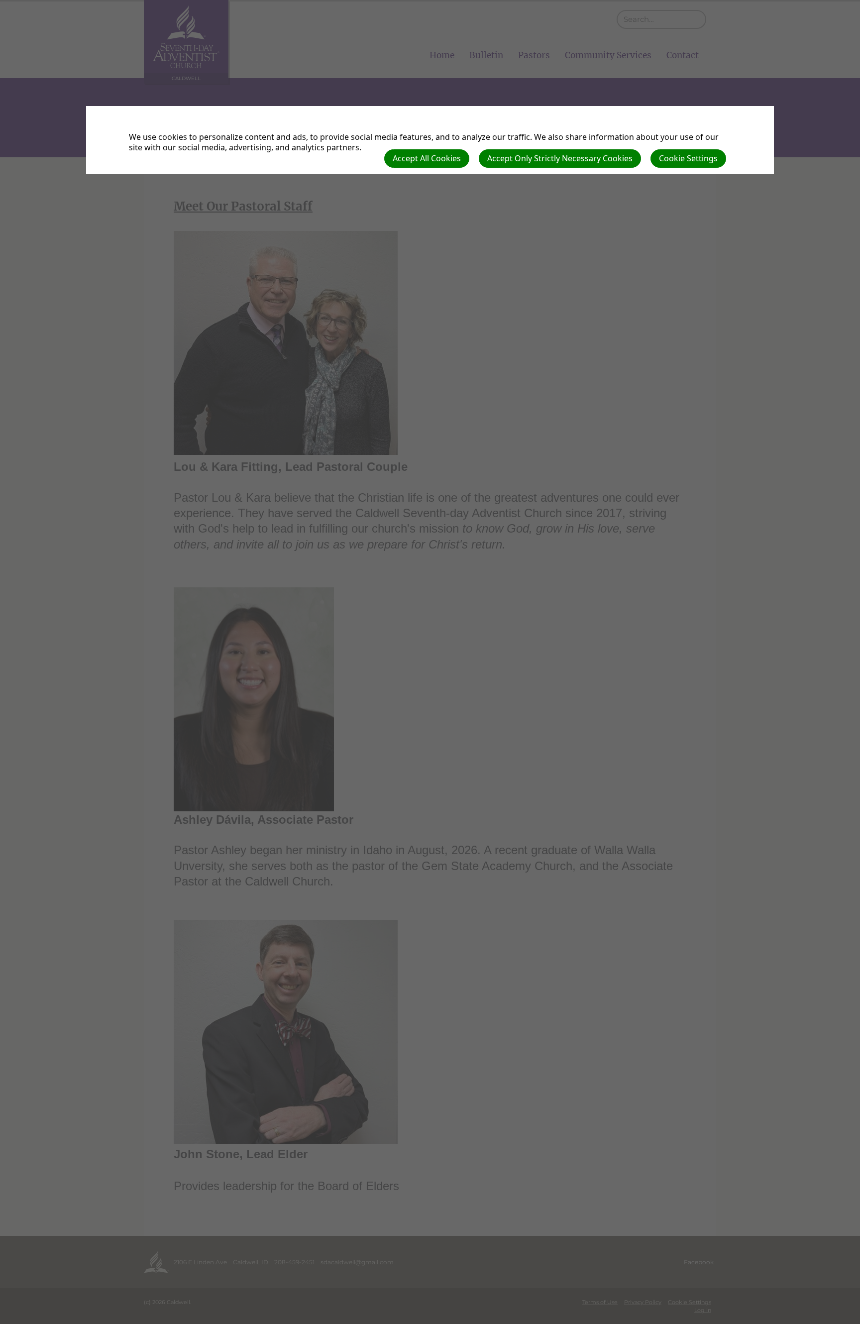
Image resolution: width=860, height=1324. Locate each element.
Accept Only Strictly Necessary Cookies (560, 158)
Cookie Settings (688, 158)
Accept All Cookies (427, 158)
